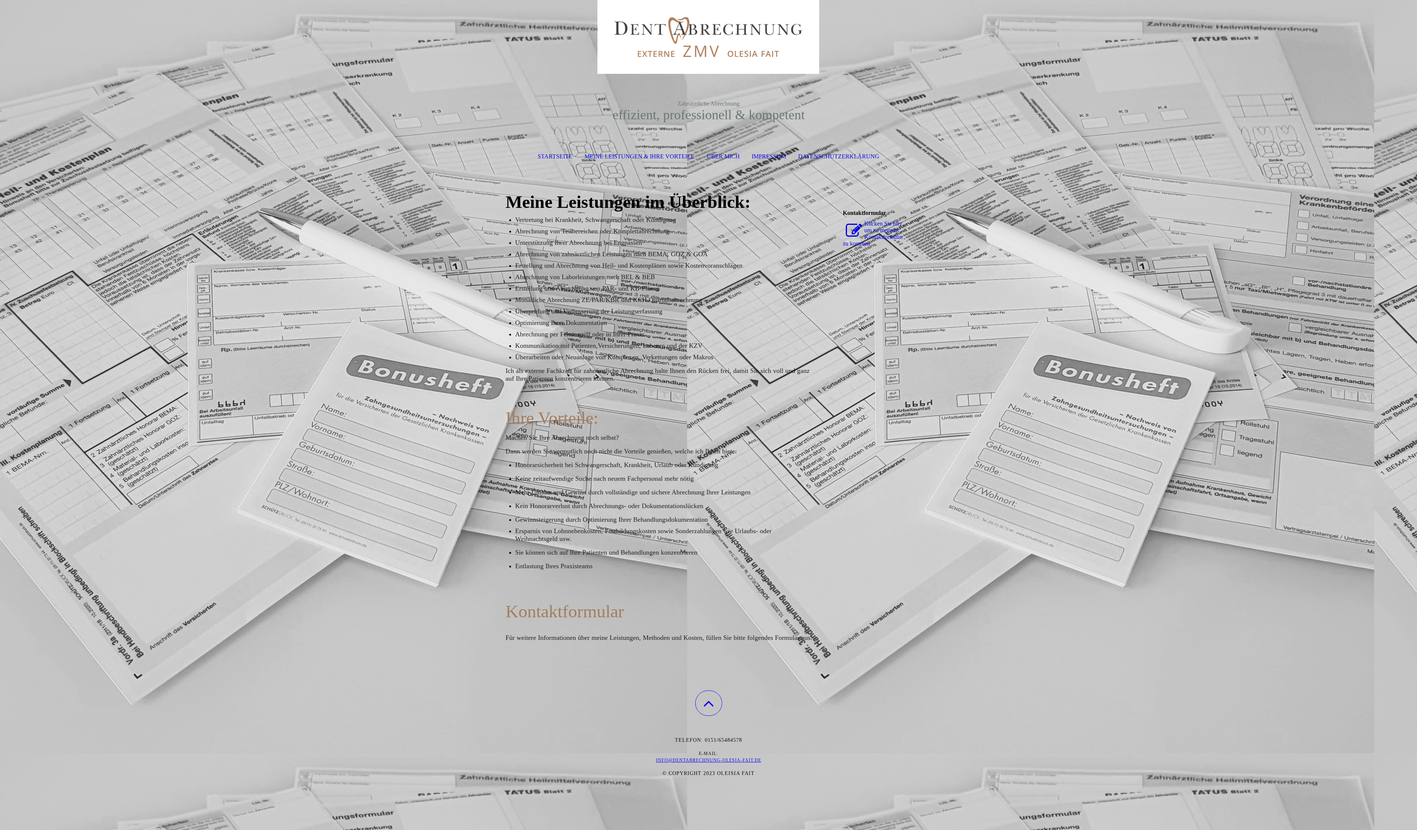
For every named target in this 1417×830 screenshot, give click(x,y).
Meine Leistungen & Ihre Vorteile (639, 156)
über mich (723, 156)
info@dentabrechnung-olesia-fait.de (708, 760)
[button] (708, 703)
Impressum (769, 156)
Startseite (555, 156)
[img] (708, 37)
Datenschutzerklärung (838, 156)
